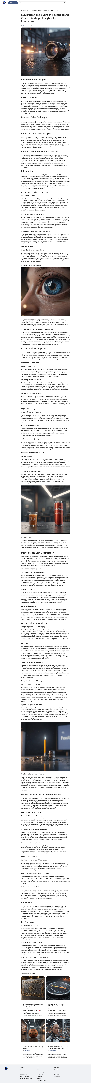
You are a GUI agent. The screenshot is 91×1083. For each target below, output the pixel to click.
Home (22, 9)
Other (35, 9)
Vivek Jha (25, 25)
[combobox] (42, 3)
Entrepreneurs (29, 9)
